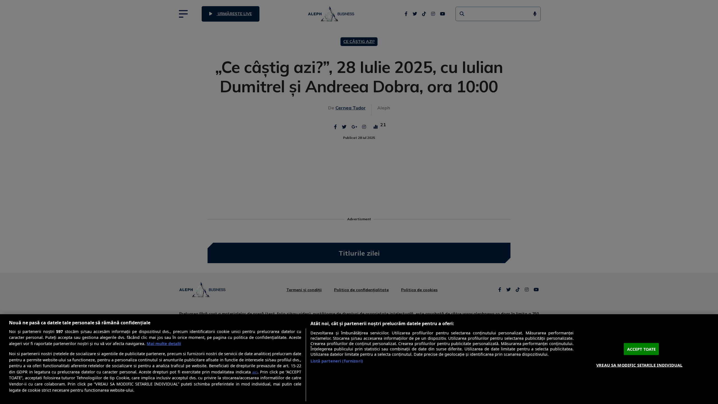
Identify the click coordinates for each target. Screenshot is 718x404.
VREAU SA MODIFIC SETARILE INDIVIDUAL (639, 365)
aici (254, 372)
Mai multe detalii (164, 343)
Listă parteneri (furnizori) (336, 361)
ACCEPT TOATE (641, 349)
